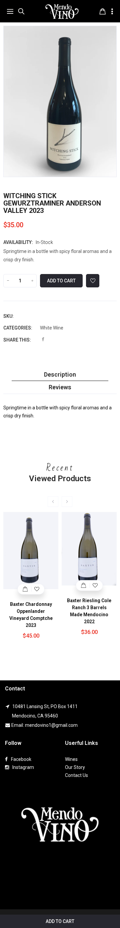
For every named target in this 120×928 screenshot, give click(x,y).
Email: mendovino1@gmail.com (44, 725)
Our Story (75, 767)
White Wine (51, 327)
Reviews (60, 387)
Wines (71, 759)
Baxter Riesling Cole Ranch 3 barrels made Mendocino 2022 (89, 611)
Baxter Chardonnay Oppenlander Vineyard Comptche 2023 (31, 615)
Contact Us (76, 775)
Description (60, 375)
